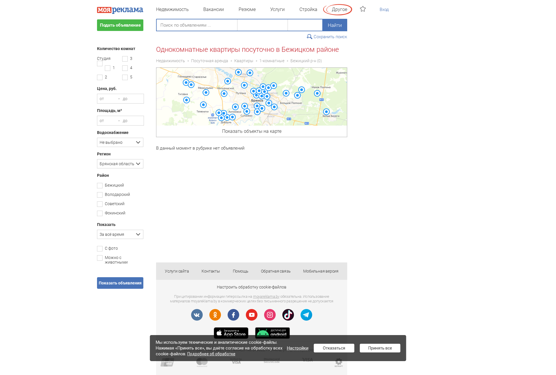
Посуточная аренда (209, 60)
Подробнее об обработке (211, 354)
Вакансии (213, 9)
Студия (104, 58)
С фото (111, 248)
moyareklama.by (266, 296)
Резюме (247, 9)
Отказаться (334, 348)
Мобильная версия (321, 271)
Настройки (297, 348)
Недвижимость (172, 9)
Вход (384, 9)
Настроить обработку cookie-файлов (251, 287)
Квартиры (243, 60)
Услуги (277, 9)
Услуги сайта (177, 271)
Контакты (211, 271)
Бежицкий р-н (303, 60)
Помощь (240, 271)
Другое (339, 9)
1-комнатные (271, 60)
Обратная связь (275, 271)
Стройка (308, 9)
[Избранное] (363, 9)
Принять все (380, 348)
